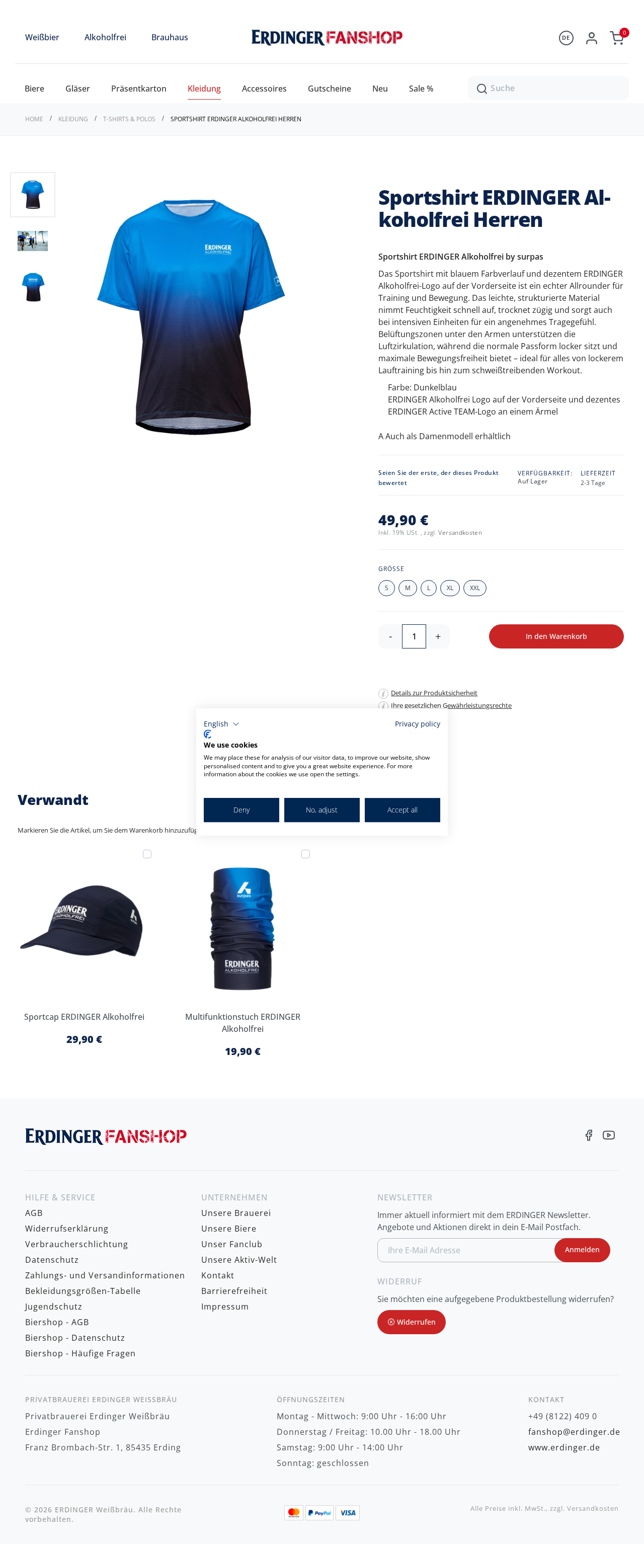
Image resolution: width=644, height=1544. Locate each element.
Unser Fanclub (232, 1244)
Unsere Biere (229, 1229)
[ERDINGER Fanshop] (322, 46)
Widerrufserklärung (67, 1229)
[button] (33, 240)
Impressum (225, 1307)
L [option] (428, 588)
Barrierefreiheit (234, 1291)
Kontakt (217, 1275)
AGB (34, 1213)
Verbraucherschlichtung (76, 1244)
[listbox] (503, 589)
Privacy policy (417, 723)
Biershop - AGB (57, 1322)
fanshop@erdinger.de (574, 1432)
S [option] (386, 588)
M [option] (408, 588)
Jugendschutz (54, 1307)
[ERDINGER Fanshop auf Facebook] (588, 1136)
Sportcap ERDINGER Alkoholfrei (84, 1016)
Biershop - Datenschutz (75, 1338)
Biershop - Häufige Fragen (80, 1353)
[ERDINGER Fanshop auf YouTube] (608, 1136)
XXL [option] (475, 588)
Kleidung (74, 119)
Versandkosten (460, 532)
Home (35, 119)
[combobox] (548, 88)
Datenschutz (52, 1260)
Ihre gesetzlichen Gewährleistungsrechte (451, 705)
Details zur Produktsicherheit (434, 692)
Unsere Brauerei (236, 1213)
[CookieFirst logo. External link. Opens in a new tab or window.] (207, 734)
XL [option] (450, 588)
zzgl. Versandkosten (584, 1508)
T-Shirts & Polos (130, 119)
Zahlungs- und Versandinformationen (105, 1275)
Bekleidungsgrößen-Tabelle (83, 1291)
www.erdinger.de (564, 1447)
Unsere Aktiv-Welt (239, 1260)
